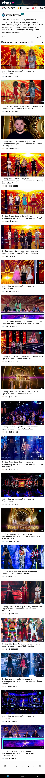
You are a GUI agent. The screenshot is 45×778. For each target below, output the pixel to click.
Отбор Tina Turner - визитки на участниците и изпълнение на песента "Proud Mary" (22, 107)
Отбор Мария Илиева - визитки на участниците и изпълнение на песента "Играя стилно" (22, 681)
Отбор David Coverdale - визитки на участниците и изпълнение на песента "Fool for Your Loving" (22, 464)
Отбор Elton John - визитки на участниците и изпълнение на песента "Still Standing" (21, 645)
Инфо (4, 37)
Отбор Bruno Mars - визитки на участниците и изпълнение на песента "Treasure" (22, 357)
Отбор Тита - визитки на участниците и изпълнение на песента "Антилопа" (20, 393)
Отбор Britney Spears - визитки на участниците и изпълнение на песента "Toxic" (22, 217)
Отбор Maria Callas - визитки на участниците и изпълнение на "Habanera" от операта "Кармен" (22, 609)
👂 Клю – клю (23, 8)
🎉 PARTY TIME (8, 8)
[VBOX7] (8, 3)
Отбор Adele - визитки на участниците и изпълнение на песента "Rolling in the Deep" (20, 252)
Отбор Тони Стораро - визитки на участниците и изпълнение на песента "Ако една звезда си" (21, 536)
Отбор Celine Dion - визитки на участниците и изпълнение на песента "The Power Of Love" (22, 322)
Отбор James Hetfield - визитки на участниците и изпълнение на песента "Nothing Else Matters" (22, 181)
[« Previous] (5, 766)
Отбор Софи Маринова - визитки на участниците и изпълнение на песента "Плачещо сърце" (18, 753)
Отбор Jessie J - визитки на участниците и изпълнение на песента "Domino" (20, 572)
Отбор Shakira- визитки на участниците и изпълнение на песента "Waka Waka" (20, 428)
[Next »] (40, 766)
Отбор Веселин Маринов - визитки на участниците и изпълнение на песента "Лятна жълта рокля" (22, 143)
